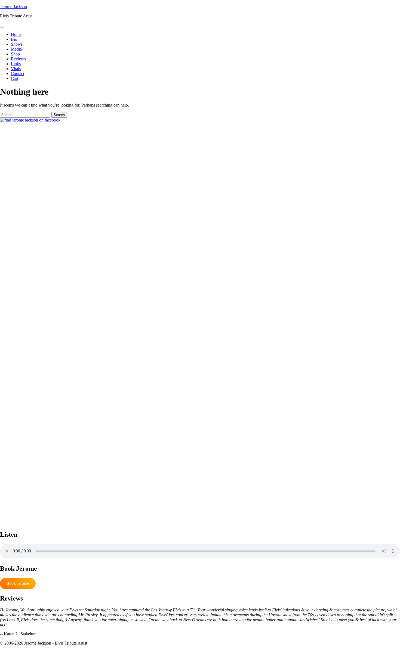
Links (16, 63)
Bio (14, 39)
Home (16, 34)
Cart (14, 78)
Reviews (18, 59)
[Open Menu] (2, 26)
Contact (17, 73)
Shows (17, 44)
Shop (15, 54)
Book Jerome (17, 583)
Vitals (16, 68)
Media (16, 49)
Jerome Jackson (13, 6)
